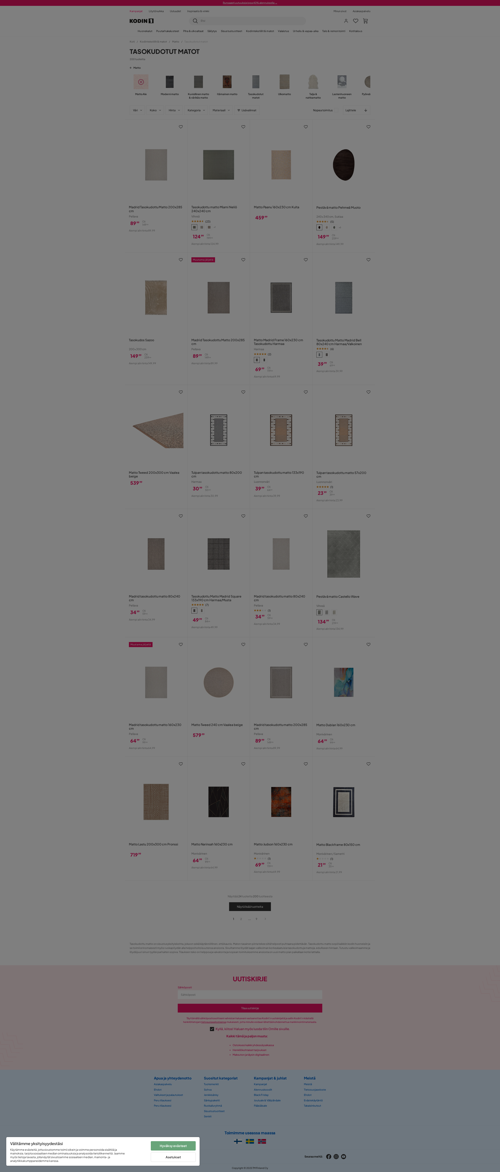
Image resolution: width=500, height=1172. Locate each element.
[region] (103, 1151)
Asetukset (173, 1157)
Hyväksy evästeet (173, 1146)
